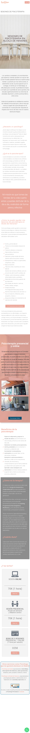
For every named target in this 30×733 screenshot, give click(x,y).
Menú (26, 2)
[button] (27, 730)
